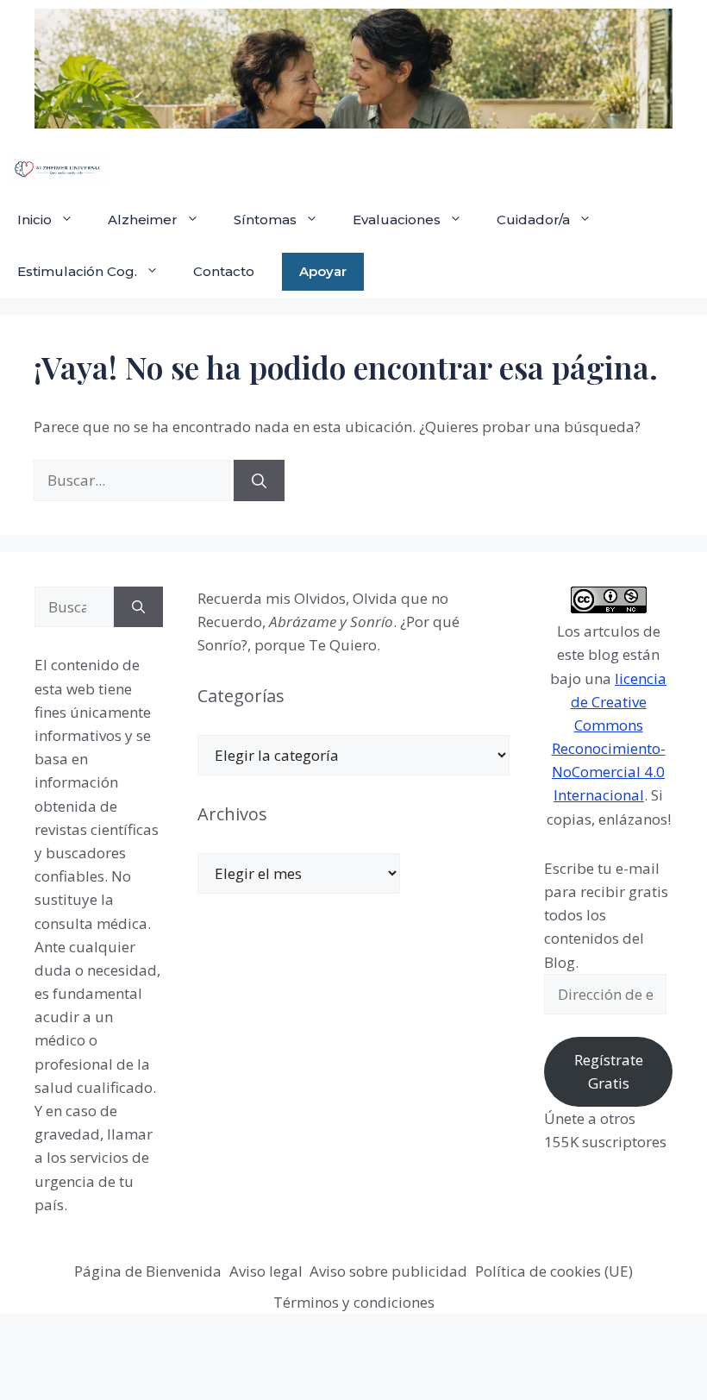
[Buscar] (259, 480)
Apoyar (323, 271)
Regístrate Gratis (608, 1071)
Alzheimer (143, 219)
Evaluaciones (397, 219)
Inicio (34, 219)
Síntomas (265, 219)
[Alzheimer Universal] (58, 168)
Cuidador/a (533, 219)
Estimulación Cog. (77, 271)
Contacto (223, 271)
